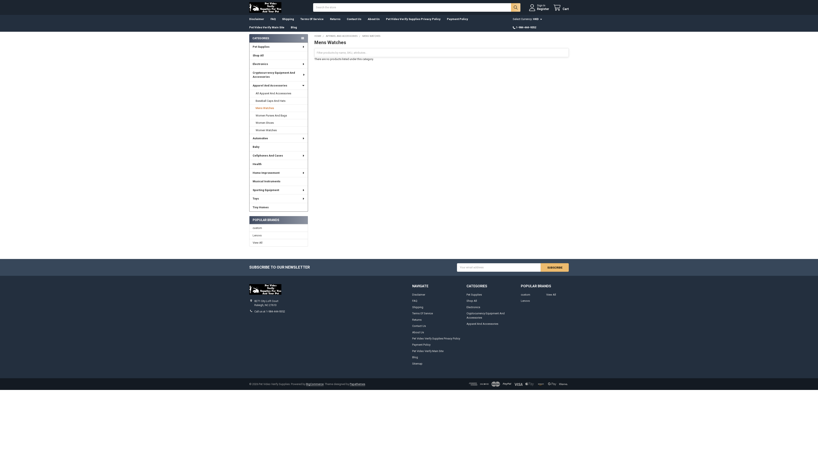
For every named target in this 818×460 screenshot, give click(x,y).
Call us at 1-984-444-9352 (269, 311)
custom (257, 228)
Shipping (288, 19)
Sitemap (417, 363)
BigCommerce (315, 384)
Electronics (260, 64)
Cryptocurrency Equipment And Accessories (274, 75)
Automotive (260, 138)
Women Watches (266, 130)
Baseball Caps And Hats (270, 100)
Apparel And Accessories (270, 85)
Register (543, 9)
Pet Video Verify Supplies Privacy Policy (413, 19)
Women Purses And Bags (271, 115)
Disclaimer (256, 19)
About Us (374, 19)
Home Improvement (266, 172)
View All (257, 242)
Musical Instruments (266, 181)
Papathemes (357, 384)
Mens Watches (265, 108)
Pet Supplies (261, 46)
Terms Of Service (312, 19)
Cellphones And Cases (268, 155)
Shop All (258, 55)
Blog (294, 27)
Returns (335, 19)
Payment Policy (457, 19)
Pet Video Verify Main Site (266, 27)
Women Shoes (265, 122)
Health (257, 164)
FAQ (273, 19)
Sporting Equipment (266, 190)
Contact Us (354, 19)
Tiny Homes (261, 207)
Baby (256, 146)
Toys (256, 198)
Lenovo (257, 235)
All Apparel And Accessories (273, 93)
